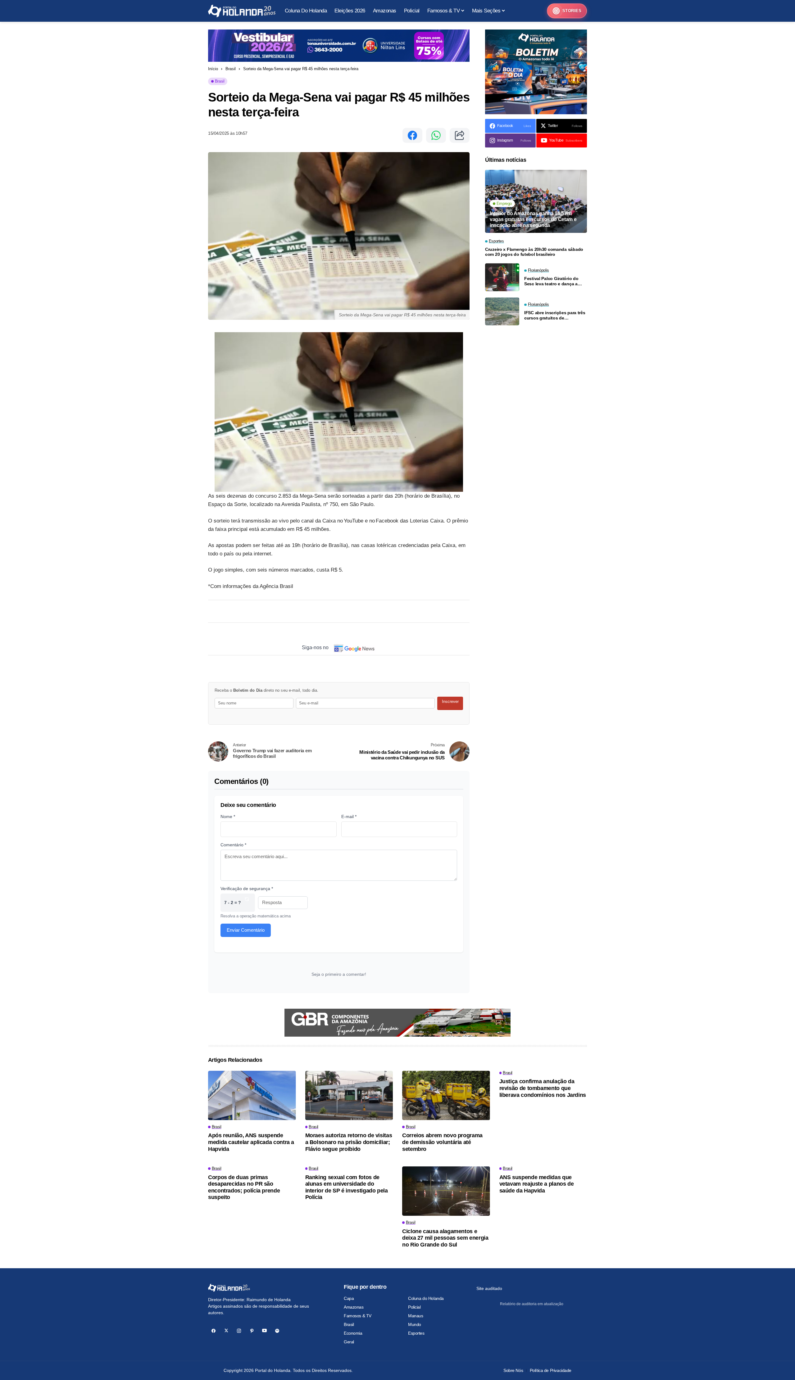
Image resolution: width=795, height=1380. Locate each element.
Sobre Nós (513, 1370)
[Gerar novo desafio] (247, 902)
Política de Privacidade (550, 1370)
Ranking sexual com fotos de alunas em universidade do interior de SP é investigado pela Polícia (346, 1187)
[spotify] (277, 1330)
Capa (349, 1298)
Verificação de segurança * (246, 888)
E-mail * (349, 816)
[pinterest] (251, 1330)
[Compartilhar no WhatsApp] (436, 135)
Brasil (230, 68)
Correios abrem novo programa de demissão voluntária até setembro (442, 1142)
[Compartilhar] (460, 135)
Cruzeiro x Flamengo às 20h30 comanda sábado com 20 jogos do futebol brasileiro (534, 252)
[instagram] (239, 1330)
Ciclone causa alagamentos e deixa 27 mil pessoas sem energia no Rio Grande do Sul (445, 1238)
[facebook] (213, 1330)
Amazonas (354, 1307)
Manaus (415, 1315)
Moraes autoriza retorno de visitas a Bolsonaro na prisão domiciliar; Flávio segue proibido (348, 1142)
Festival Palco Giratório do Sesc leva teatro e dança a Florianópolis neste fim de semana (551, 281)
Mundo (414, 1324)
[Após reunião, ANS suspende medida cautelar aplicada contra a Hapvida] (252, 1095)
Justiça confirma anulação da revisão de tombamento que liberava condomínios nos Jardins (542, 1088)
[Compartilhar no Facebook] (412, 135)
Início (213, 68)
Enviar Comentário (246, 930)
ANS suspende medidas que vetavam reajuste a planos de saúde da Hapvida (536, 1184)
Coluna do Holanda (426, 1298)
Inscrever (450, 701)
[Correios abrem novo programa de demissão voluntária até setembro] (446, 1095)
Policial (414, 1307)
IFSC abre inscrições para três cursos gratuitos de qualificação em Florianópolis (554, 315)
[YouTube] (264, 1330)
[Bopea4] (241, 11)
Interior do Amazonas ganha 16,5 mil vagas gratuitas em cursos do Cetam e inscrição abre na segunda (533, 219)
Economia (353, 1333)
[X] (226, 1330)
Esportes (416, 1333)
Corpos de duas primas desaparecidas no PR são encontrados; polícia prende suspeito (244, 1187)
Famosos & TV (357, 1315)
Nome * (227, 816)
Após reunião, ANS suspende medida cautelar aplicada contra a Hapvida (251, 1142)
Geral (349, 1341)
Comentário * (233, 844)
